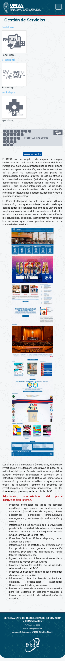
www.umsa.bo (32, 154)
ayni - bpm (8, 92)
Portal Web (9, 27)
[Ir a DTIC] (7, 7)
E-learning (8, 59)
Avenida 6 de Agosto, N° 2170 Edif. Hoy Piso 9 (32, 632)
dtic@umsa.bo (35, 629)
